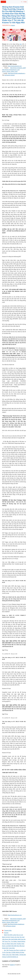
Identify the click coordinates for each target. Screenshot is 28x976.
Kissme (6, 932)
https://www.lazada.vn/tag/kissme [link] (16, 73)
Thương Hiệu (8, 930)
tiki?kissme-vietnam (10, 75)
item (21, 44)
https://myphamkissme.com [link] (15, 66)
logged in (12, 964)
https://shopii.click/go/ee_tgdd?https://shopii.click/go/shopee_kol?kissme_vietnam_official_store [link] (14, 69)
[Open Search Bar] (21, 2)
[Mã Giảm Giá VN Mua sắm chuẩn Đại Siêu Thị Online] (3, 2)
